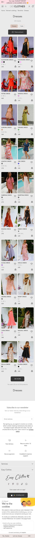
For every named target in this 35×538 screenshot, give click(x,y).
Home (3, 10)
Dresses (14, 26)
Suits (21, 26)
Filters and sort (18, 32)
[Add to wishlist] (15, 60)
